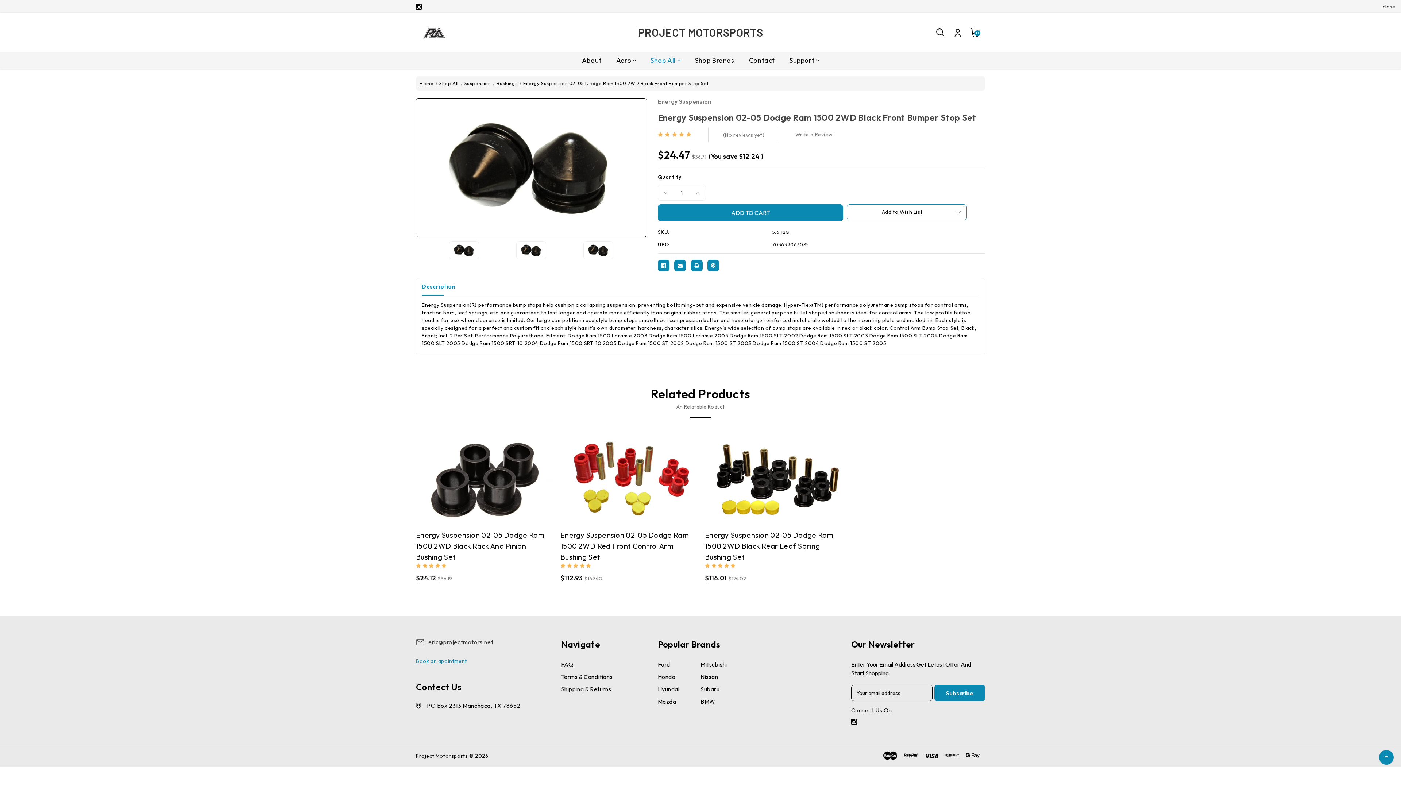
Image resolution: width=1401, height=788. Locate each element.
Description (439, 286)
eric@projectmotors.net (460, 642)
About (592, 60)
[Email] (680, 265)
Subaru (710, 689)
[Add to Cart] (491, 477)
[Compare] (477, 477)
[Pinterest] (713, 265)
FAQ (567, 664)
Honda (667, 676)
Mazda (667, 701)
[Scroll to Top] (1386, 757)
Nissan (709, 676)
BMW (707, 701)
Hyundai (669, 689)
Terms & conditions (587, 676)
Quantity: (670, 177)
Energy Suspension (684, 101)
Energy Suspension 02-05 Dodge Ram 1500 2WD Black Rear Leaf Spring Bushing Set (769, 545)
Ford (664, 664)
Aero (623, 60)
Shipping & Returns (586, 689)
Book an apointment (441, 661)
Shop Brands (714, 60)
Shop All (663, 60)
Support (802, 60)
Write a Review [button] (814, 134)
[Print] (697, 265)
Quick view (462, 477)
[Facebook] (663, 265)
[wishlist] (506, 477)
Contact (762, 60)
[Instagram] (419, 7)
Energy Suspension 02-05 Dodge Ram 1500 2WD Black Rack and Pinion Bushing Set (480, 545)
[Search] (940, 32)
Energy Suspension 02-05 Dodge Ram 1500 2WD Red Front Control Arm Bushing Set (624, 545)
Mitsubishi (713, 664)
